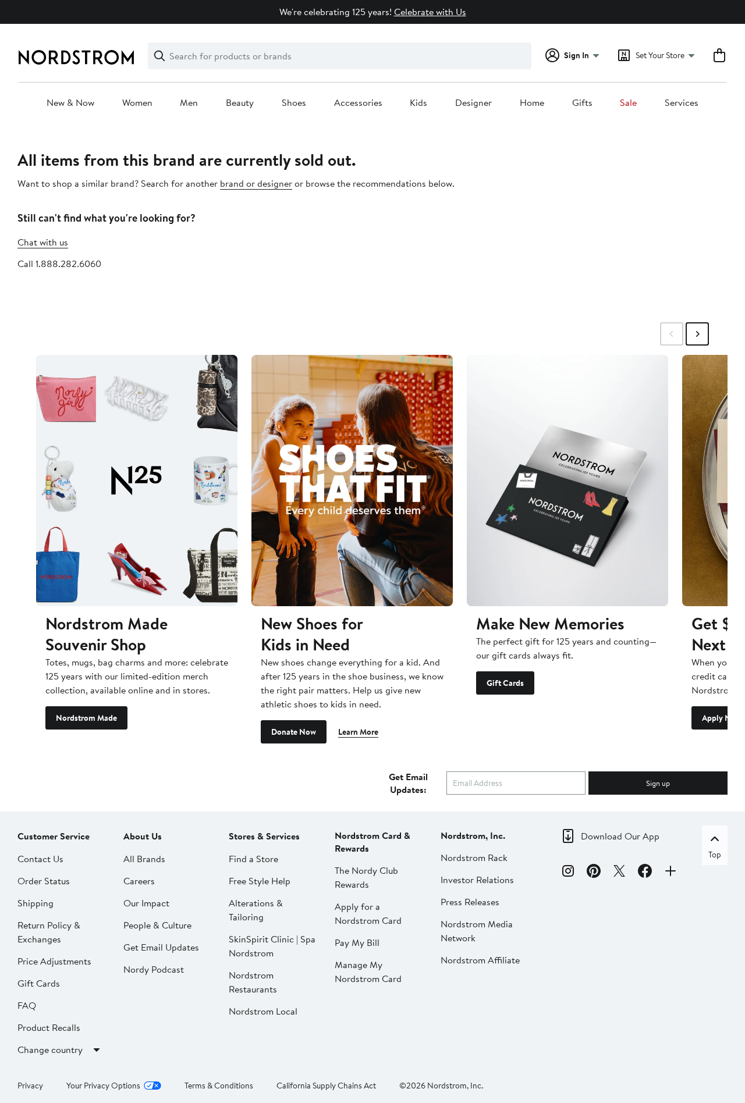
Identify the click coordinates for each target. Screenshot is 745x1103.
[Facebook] (645, 872)
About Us (142, 836)
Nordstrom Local (263, 1011)
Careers (139, 880)
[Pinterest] (594, 872)
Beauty (240, 103)
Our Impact (146, 902)
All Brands (144, 858)
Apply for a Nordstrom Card (368, 913)
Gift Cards (505, 683)
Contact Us (40, 858)
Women (137, 103)
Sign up (658, 783)
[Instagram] (568, 872)
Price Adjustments (54, 961)
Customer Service (53, 836)
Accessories (358, 103)
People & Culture (157, 925)
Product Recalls (48, 1027)
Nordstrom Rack (474, 857)
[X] (619, 872)
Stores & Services (264, 836)
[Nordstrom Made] (136, 480)
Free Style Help (259, 880)
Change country (50, 1049)
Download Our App (620, 836)
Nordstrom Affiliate (480, 959)
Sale (628, 103)
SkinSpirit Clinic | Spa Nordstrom (272, 946)
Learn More (358, 732)
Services (681, 103)
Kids (418, 103)
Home (532, 103)
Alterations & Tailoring (256, 909)
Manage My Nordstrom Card (368, 971)
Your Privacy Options (103, 1085)
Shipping (35, 902)
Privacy (30, 1085)
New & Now (70, 103)
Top (714, 854)
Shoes (294, 103)
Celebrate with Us (430, 11)
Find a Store (253, 858)
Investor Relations (477, 879)
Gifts (582, 103)
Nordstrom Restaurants (253, 982)
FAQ (26, 1005)
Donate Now (293, 732)
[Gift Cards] (567, 480)
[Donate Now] (352, 480)
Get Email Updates (161, 947)
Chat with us (42, 242)
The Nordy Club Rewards (366, 877)
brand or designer (256, 183)
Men (189, 103)
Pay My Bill (357, 942)
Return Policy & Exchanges (48, 932)
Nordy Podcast (153, 969)
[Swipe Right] (697, 334)
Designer (473, 103)
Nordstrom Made (86, 718)
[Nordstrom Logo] (76, 57)
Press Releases (470, 901)
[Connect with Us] (670, 872)
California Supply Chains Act (326, 1085)
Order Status (43, 880)
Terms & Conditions (219, 1085)
